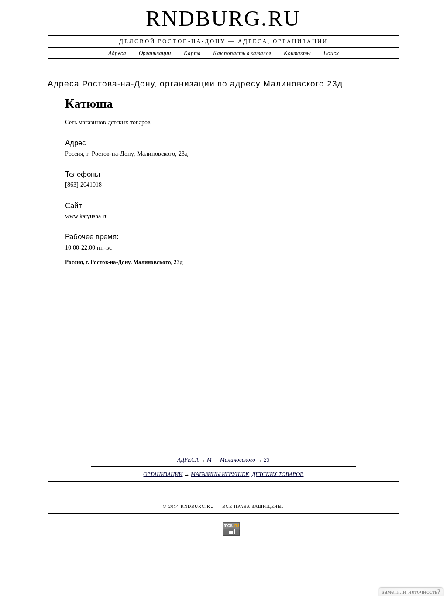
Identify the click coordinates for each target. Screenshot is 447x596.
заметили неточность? (411, 591)
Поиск (331, 53)
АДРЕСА (188, 459)
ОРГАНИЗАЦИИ (162, 474)
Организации (155, 53)
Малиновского (237, 459)
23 (267, 459)
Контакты (297, 53)
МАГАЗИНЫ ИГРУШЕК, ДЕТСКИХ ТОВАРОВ (247, 474)
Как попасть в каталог (242, 53)
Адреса (117, 53)
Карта (192, 53)
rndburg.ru (223, 18)
